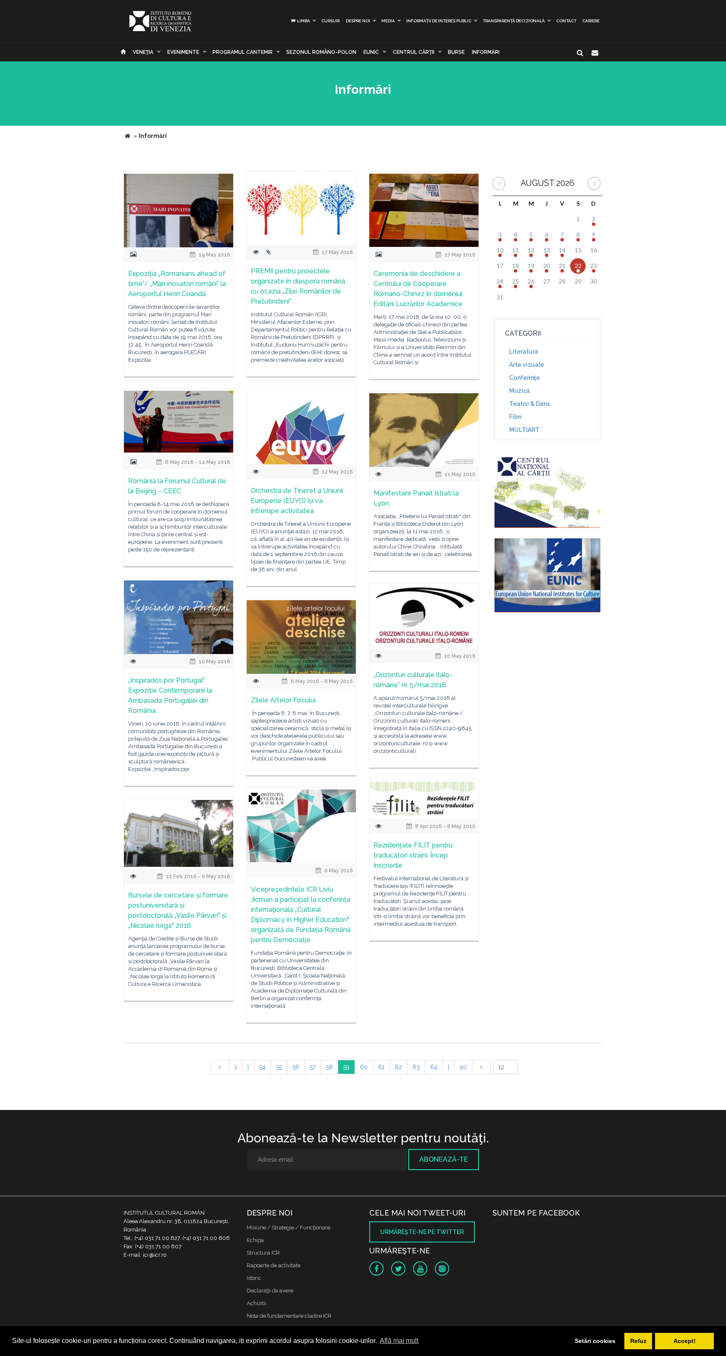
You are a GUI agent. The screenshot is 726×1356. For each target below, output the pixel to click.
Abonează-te (443, 1159)
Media (388, 21)
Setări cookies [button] (595, 1340)
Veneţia (143, 52)
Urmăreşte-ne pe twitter (422, 1232)
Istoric (254, 1278)
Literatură (523, 351)
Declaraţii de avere (270, 1290)
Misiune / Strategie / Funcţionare (288, 1227)
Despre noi (358, 21)
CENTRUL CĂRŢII (413, 52)
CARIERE (591, 21)
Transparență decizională (514, 21)
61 (381, 1067)
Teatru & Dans (529, 403)
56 (295, 1067)
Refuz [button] (638, 1340)
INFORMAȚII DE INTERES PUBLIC (438, 21)
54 (262, 1067)
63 (416, 1067)
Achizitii (256, 1303)
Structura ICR (263, 1253)
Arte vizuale (526, 364)
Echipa (255, 1240)
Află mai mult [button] (399, 1340)
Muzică (519, 390)
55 (279, 1067)
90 (463, 1067)
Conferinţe (524, 377)
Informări (486, 52)
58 (329, 1067)
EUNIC (371, 52)
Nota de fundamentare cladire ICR (289, 1316)
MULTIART (524, 429)
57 (313, 1067)
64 (433, 1067)
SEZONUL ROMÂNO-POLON (321, 52)
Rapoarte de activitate (273, 1265)
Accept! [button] (684, 1340)
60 (364, 1067)
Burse (456, 52)
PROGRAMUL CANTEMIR (243, 52)
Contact (566, 21)
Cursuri (330, 21)
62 (398, 1067)
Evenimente (183, 52)
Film (515, 416)
